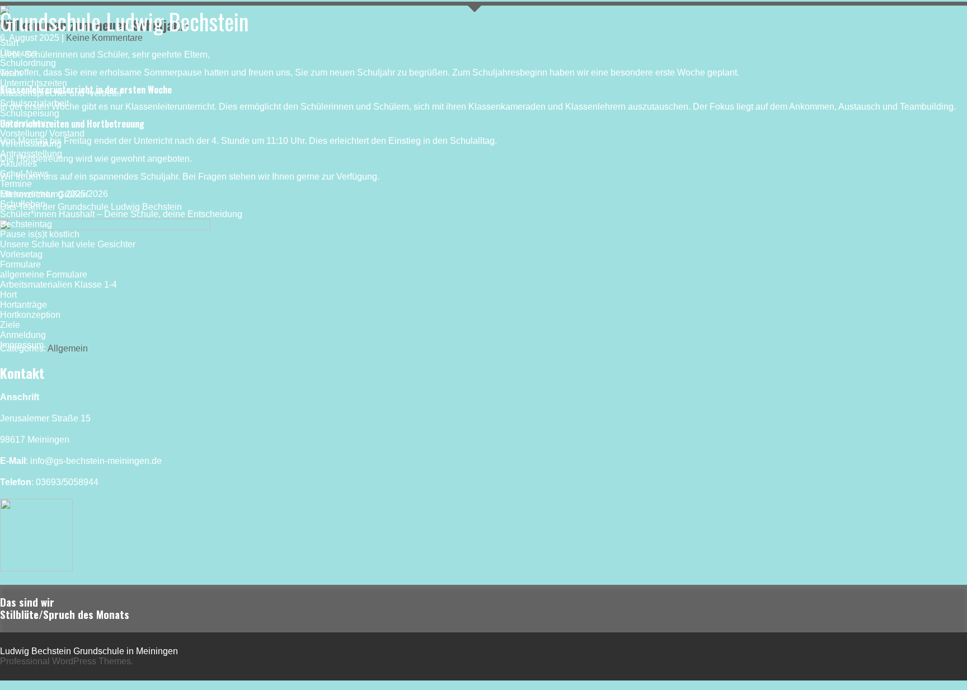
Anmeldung (23, 335)
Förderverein (25, 123)
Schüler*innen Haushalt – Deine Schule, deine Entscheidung (121, 214)
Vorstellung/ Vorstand (42, 133)
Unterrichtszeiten (33, 83)
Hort (8, 294)
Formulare (20, 264)
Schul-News (24, 174)
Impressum (22, 345)
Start (9, 43)
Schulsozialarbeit (34, 103)
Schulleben (22, 204)
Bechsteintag (26, 224)
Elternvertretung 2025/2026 (54, 194)
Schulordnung (28, 63)
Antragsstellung (31, 153)
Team (11, 73)
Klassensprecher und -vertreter (61, 93)
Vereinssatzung (31, 143)
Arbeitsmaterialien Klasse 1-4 (58, 284)
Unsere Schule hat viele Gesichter (67, 244)
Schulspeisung (29, 113)
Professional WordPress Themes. (66, 661)
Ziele (10, 325)
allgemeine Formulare (43, 274)
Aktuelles (18, 163)
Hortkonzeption (30, 315)
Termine (16, 184)
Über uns (18, 53)
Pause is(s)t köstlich (39, 234)
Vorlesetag (21, 254)
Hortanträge (23, 304)
